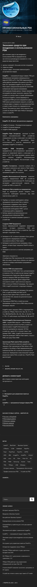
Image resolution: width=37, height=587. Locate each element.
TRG (5, 465)
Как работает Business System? (12, 517)
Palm (17, 368)
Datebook (19, 448)
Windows (22, 465)
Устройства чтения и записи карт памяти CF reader (18, 573)
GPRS (26, 452)
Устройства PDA (25, 471)
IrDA (5, 458)
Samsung (16, 462)
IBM (10, 455)
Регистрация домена (10, 419)
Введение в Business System (11, 514)
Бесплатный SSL (9, 425)
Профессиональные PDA (17, 27)
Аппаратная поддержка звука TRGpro (14, 547)
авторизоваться (7, 381)
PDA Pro (7, 366)
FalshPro (26, 448)
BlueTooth (13, 445)
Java (9, 458)
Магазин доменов (9, 423)
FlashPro (19, 452)
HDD (5, 455)
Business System (23, 445)
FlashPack (12, 452)
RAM (9, 462)
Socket (23, 462)
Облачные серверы (9, 421)
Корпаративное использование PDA (13, 521)
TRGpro (11, 465)
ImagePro (7, 368)
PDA (22, 368)
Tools (28, 462)
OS (14, 458)
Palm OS (25, 458)
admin (13, 43)
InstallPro (23, 455)
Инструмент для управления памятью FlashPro (17, 543)
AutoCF (6, 445)
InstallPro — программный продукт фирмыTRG (16, 534)
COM (12, 448)
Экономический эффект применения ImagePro (16, 530)
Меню (19, 36)
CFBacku (6, 448)
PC (19, 368)
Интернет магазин (9, 468)
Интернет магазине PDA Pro (11, 510)
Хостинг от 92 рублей (10, 416)
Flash (5, 452)
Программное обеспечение (24, 468)
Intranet (13, 368)
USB (16, 465)
